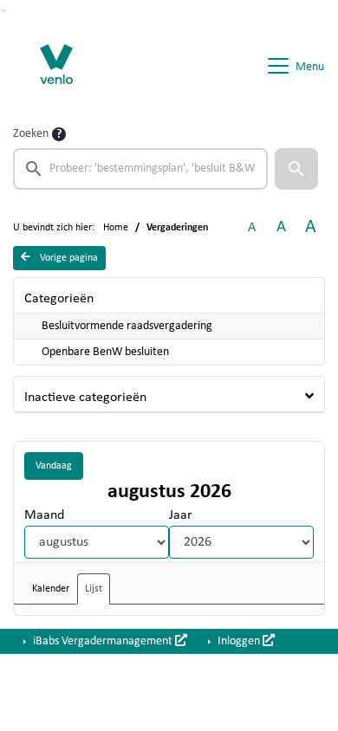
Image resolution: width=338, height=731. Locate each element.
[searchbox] (140, 169)
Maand (44, 515)
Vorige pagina (67, 258)
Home (115, 228)
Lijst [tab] (93, 589)
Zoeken (31, 133)
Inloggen (239, 641)
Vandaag (54, 466)
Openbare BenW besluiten (105, 352)
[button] (296, 169)
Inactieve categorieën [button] (85, 397)
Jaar (180, 515)
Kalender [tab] (50, 589)
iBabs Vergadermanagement (102, 641)
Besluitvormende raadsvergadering (127, 326)
